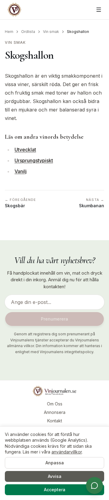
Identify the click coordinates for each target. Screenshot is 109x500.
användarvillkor (66, 451)
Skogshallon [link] (78, 31)
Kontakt (54, 420)
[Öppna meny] (99, 10)
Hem (9, 31)
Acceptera (54, 489)
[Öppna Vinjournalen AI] (94, 485)
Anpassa (54, 462)
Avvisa (54, 476)
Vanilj (21, 171)
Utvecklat (25, 150)
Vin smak (51, 31)
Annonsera (54, 412)
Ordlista (28, 31)
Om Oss (54, 403)
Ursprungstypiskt (34, 160)
